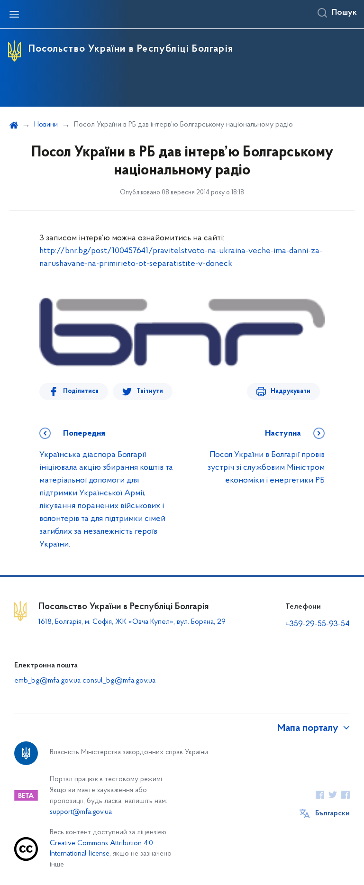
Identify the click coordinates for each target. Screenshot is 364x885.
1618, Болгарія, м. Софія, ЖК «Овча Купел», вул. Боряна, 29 (133, 622)
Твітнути (149, 391)
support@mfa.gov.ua (81, 812)
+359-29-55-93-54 (317, 624)
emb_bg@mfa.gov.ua (47, 680)
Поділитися (81, 391)
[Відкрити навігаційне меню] (14, 14)
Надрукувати (290, 391)
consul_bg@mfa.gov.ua (118, 680)
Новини (46, 124)
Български (332, 813)
